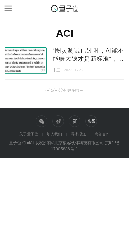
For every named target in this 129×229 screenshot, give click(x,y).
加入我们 (54, 134)
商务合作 (102, 134)
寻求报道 (78, 134)
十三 (56, 70)
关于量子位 (28, 134)
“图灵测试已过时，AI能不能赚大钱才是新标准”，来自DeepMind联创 (88, 58)
